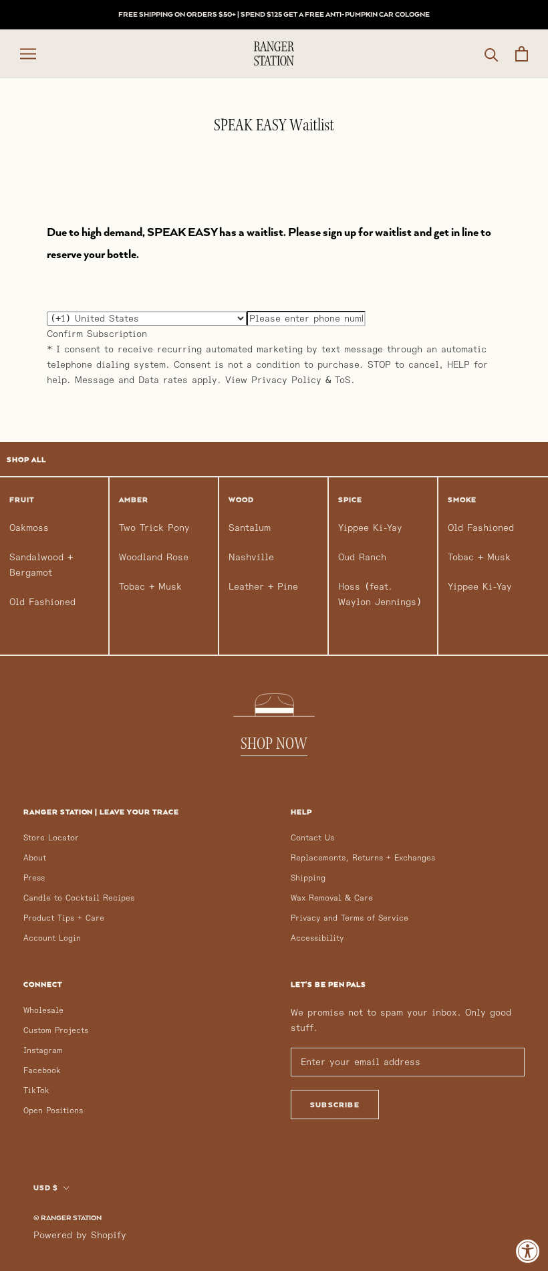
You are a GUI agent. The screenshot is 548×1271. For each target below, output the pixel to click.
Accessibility (317, 938)
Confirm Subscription (97, 334)
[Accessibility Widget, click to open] (528, 1251)
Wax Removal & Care (332, 898)
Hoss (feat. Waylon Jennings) (380, 594)
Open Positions (53, 1111)
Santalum (250, 528)
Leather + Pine (263, 586)
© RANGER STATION (67, 1217)
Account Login (52, 938)
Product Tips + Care (63, 918)
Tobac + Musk (150, 586)
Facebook (42, 1071)
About (34, 858)
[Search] (492, 54)
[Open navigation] (28, 54)
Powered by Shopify (79, 1235)
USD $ (45, 1187)
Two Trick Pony (154, 528)
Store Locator (51, 838)
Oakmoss (29, 528)
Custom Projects (55, 1031)
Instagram (43, 1051)
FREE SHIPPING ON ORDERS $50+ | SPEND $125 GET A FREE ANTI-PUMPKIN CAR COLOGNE (274, 14)
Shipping (308, 878)
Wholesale (43, 1011)
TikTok (36, 1091)
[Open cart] (521, 54)
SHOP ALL (26, 459)
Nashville (251, 557)
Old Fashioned (42, 602)
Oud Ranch (362, 557)
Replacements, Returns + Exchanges (363, 858)
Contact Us (312, 838)
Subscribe (335, 1104)
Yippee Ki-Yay (370, 528)
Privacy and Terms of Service (349, 918)
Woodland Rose (153, 557)
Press (34, 878)
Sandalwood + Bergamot (41, 565)
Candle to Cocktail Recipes (78, 898)
